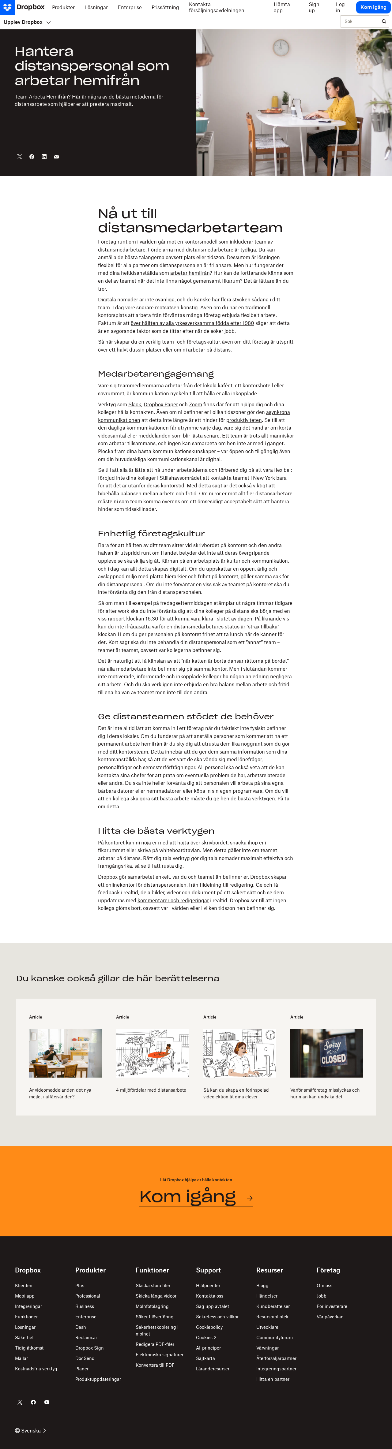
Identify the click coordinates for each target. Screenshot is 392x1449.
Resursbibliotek (272, 1316)
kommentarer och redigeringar (173, 900)
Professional (87, 1295)
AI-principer (208, 1347)
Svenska (31, 1431)
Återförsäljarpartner (276, 1358)
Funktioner (26, 1316)
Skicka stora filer (153, 1285)
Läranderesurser (212, 1368)
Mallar (21, 1358)
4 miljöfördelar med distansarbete (151, 1090)
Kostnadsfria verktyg (36, 1368)
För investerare (332, 1306)
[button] (196, 559)
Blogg (262, 1285)
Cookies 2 (206, 1337)
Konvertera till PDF (155, 1365)
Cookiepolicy (209, 1327)
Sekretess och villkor (217, 1316)
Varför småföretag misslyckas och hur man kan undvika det (325, 1093)
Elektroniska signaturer (159, 1354)
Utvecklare (267, 1327)
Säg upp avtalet (212, 1306)
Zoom (195, 404)
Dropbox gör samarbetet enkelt (134, 877)
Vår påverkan (330, 1316)
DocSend (85, 1358)
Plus (79, 1285)
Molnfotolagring (152, 1306)
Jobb (321, 1295)
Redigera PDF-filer (155, 1344)
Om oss (324, 1285)
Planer (82, 1368)
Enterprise (85, 1316)
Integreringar (28, 1306)
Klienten (23, 1285)
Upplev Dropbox (23, 22)
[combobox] (360, 22)
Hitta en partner (272, 1379)
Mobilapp (25, 1295)
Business (84, 1306)
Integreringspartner (276, 1368)
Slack (134, 404)
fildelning (210, 885)
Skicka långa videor (156, 1295)
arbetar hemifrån (189, 273)
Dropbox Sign (89, 1347)
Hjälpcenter (208, 1285)
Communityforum (274, 1337)
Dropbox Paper (161, 404)
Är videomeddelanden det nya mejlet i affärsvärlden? (60, 1093)
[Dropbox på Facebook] (33, 1402)
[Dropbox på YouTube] (47, 1402)
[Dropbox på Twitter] (20, 1402)
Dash (80, 1327)
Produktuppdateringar (98, 1379)
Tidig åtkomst (29, 1347)
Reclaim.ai (86, 1337)
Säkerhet (24, 1337)
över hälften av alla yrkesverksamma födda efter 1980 (192, 323)
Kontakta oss (209, 1295)
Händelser (266, 1295)
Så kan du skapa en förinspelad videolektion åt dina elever (236, 1093)
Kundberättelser (273, 1306)
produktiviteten (244, 420)
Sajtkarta (205, 1358)
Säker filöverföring (155, 1316)
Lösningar (25, 1327)
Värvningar (267, 1347)
